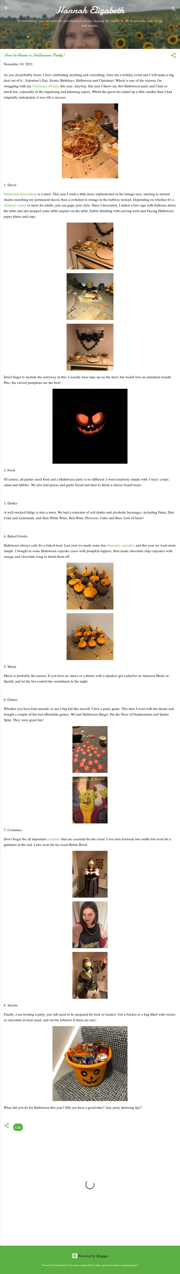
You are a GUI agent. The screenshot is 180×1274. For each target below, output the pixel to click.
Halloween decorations (20, 193)
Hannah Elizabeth (90, 10)
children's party (15, 205)
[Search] (173, 9)
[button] (173, 56)
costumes (54, 839)
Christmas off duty (45, 86)
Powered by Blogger (93, 1255)
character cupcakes (121, 545)
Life (18, 1127)
